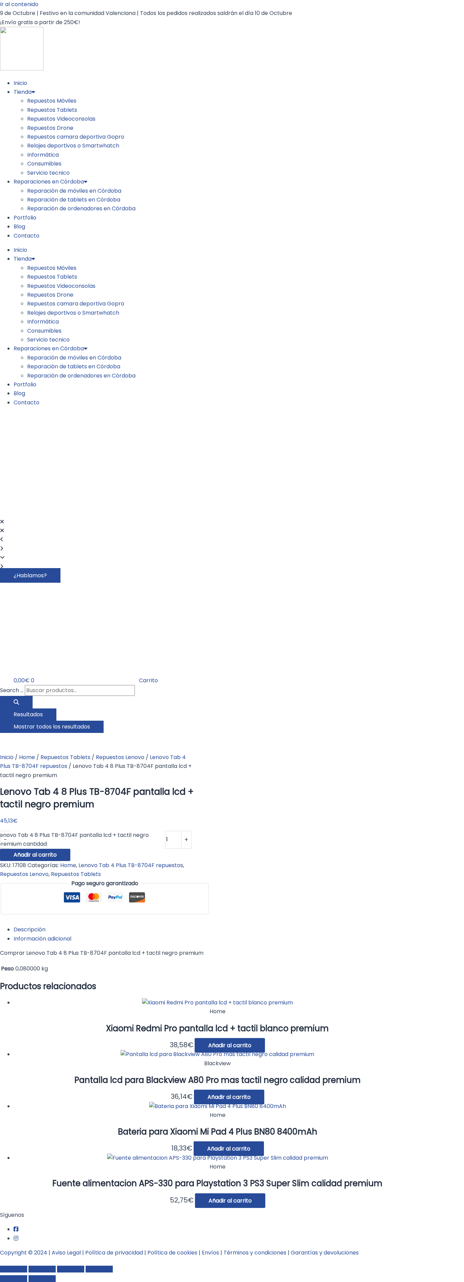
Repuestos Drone (50, 128)
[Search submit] (16, 702)
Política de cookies (172, 1253)
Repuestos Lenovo (120, 757)
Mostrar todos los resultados (52, 727)
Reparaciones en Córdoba (49, 182)
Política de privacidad (114, 1253)
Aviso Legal (66, 1253)
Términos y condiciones (255, 1253)
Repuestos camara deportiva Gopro (75, 137)
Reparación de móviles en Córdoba (74, 191)
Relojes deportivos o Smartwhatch (73, 146)
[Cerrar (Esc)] (99, 1269)
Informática (43, 155)
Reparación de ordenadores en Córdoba (81, 208)
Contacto (26, 236)
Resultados (28, 714)
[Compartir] (70, 1269)
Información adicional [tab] (42, 939)
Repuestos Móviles (51, 101)
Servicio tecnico (48, 173)
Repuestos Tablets (52, 110)
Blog (19, 226)
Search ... (11, 690)
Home (27, 757)
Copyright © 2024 (23, 1253)
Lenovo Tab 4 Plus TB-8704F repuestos (130, 865)
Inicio (20, 83)
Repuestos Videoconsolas (61, 119)
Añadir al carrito (35, 855)
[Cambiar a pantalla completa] (42, 1269)
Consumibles (44, 164)
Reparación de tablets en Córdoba (73, 200)
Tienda (23, 92)
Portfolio (25, 218)
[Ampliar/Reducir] (13, 1269)
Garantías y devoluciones (325, 1253)
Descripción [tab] (30, 929)
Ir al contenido (19, 4)
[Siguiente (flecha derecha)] (42, 1278)
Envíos (210, 1253)
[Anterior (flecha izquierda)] (13, 1278)
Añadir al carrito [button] (229, 1045)
